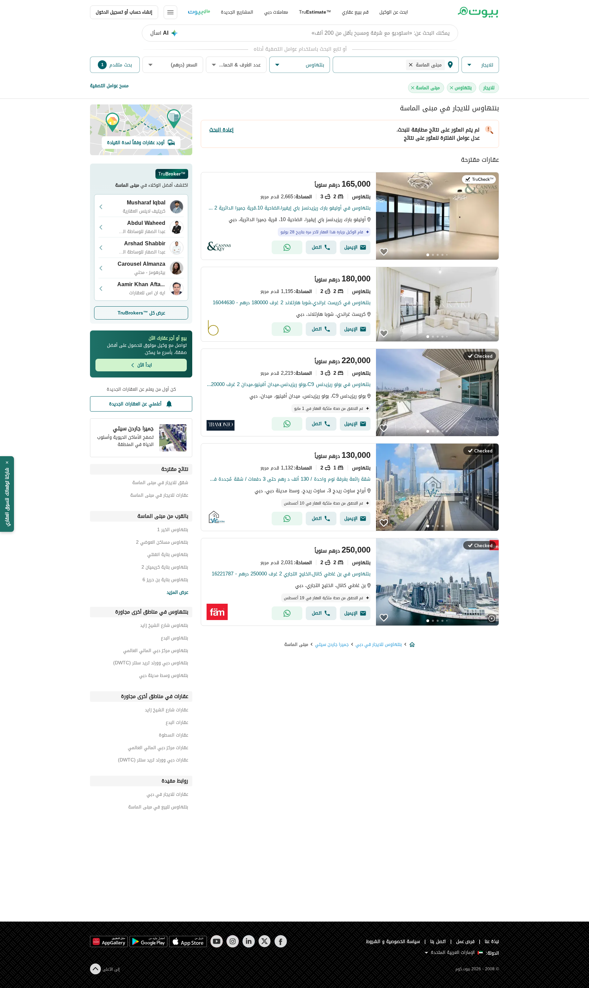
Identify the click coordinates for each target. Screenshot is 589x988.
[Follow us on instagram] (232, 941)
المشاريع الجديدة (237, 12)
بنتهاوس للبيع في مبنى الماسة (158, 808)
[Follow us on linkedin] (248, 941)
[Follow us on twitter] (264, 941)
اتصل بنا (438, 941)
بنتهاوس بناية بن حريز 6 (165, 580)
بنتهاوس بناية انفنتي (167, 555)
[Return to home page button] (477, 12)
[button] (480, 65)
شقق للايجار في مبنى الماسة (160, 483)
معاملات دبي (276, 12)
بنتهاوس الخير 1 (172, 530)
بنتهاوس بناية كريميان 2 (164, 568)
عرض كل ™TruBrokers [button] (141, 313)
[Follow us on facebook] (280, 941)
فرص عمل (465, 941)
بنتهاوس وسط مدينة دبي (163, 676)
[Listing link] (350, 216)
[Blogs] (199, 12)
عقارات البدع (177, 723)
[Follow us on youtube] (216, 941)
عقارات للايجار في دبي (167, 795)
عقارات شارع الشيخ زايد (166, 710)
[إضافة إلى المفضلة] (384, 252)
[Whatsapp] (287, 247)
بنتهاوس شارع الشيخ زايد (164, 626)
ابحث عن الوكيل (393, 12)
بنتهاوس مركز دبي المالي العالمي (155, 651)
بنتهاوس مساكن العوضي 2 (162, 543)
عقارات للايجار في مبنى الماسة (159, 496)
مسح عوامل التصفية (109, 85)
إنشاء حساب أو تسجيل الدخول (124, 12)
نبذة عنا (492, 941)
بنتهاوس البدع (174, 639)
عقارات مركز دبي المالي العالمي (158, 748)
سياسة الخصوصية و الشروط (393, 941)
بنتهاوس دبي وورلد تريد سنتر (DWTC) (150, 663)
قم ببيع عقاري (355, 12)
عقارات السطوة (173, 736)
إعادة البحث (221, 130)
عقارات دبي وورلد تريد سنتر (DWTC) (153, 761)
